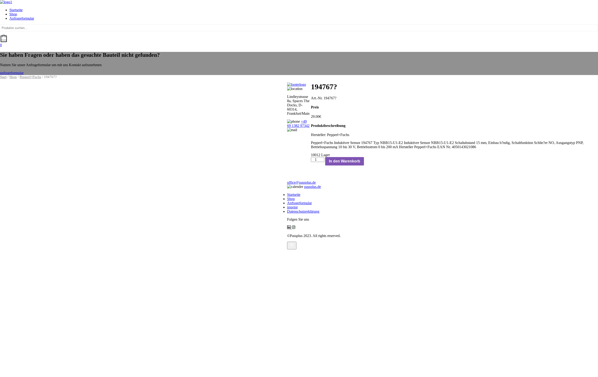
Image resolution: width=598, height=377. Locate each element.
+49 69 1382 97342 (298, 123)
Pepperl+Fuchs (30, 77)
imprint (292, 207)
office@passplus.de (301, 182)
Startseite (16, 10)
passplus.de (312, 187)
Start (3, 77)
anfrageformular (12, 73)
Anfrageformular (21, 18)
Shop (13, 14)
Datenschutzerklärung (303, 211)
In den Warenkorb (344, 161)
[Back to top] (291, 245)
